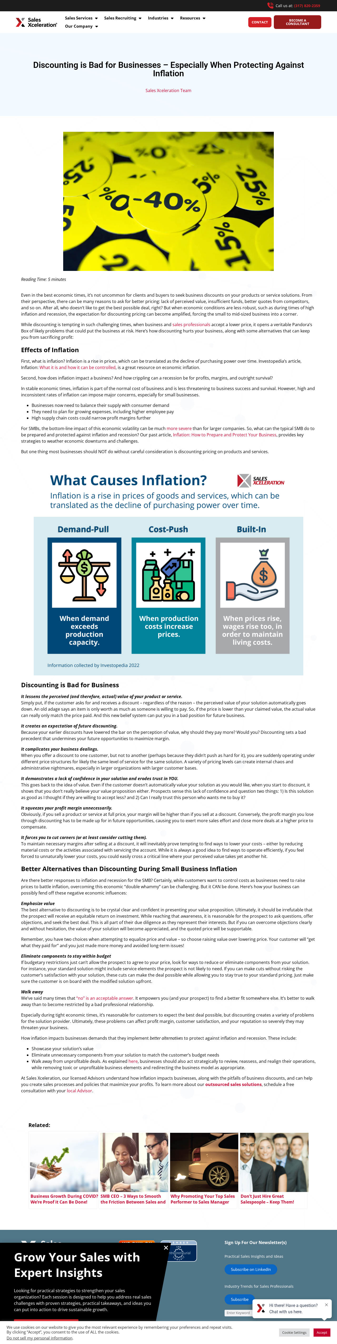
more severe (179, 428)
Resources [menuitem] (190, 18)
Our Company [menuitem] (79, 26)
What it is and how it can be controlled (77, 367)
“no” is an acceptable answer (104, 998)
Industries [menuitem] (158, 18)
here (133, 1061)
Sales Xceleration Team (168, 90)
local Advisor (79, 1091)
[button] (166, 1247)
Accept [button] (322, 1332)
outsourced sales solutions (233, 1084)
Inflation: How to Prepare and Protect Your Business (224, 435)
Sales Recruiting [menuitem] (120, 18)
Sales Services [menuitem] (78, 18)
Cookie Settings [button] (294, 1332)
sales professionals (191, 324)
